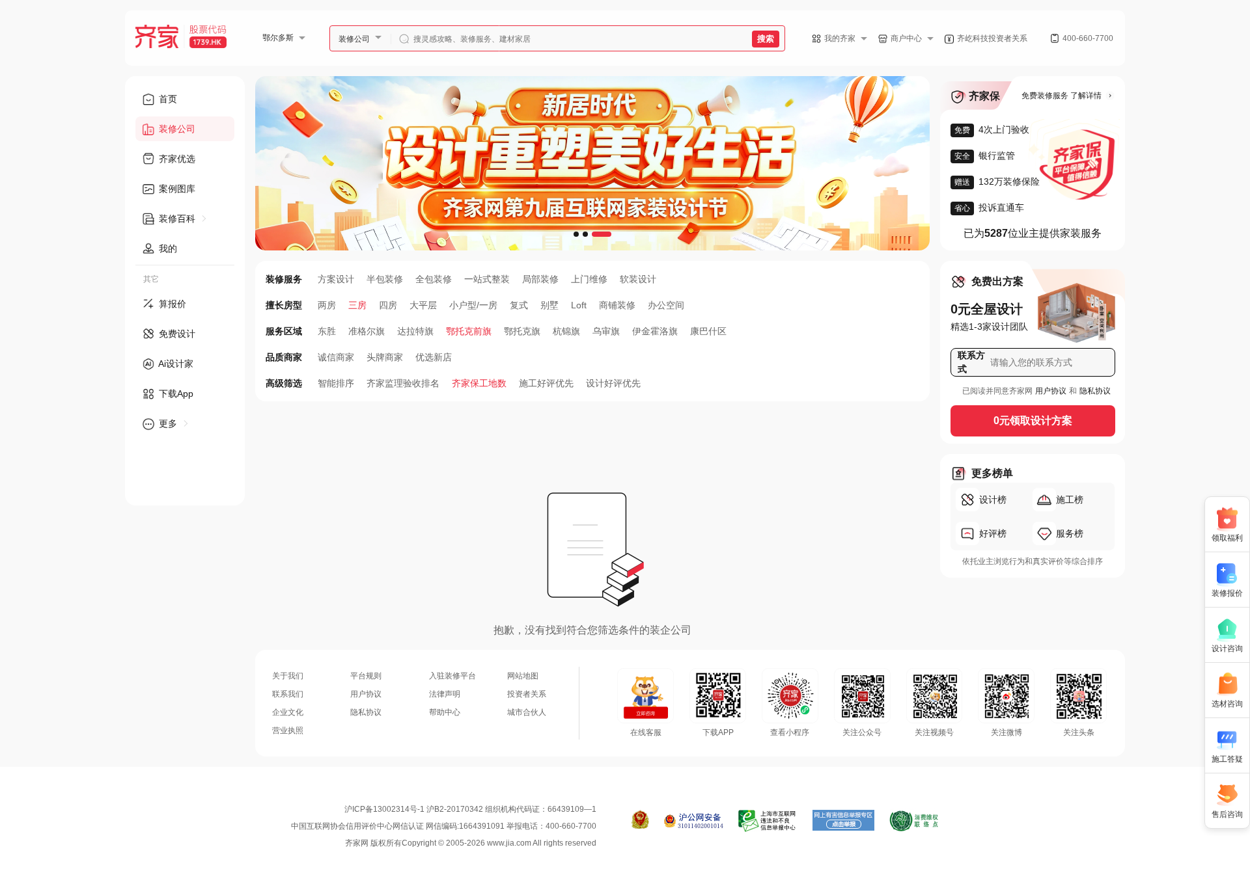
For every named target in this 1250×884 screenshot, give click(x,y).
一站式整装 (487, 279)
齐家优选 (175, 159)
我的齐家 (839, 38)
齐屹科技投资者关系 (992, 38)
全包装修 (433, 279)
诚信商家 (336, 357)
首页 (166, 99)
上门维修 (589, 279)
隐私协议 (1095, 390)
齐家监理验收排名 (403, 383)
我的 (166, 248)
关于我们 (287, 675)
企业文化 (287, 712)
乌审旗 (606, 331)
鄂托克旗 (522, 331)
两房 (327, 305)
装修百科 (177, 218)
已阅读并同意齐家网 (997, 390)
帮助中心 (444, 712)
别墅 (549, 305)
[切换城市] (307, 38)
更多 (168, 423)
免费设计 (175, 333)
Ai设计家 (174, 363)
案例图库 (175, 188)
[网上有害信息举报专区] (843, 821)
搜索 (765, 39)
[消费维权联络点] (914, 821)
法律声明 (444, 694)
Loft (579, 305)
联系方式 (971, 362)
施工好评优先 (546, 383)
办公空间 (666, 305)
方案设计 (336, 279)
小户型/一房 (473, 305)
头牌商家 (385, 357)
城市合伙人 (526, 712)
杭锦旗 (566, 331)
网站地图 (522, 675)
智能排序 (336, 383)
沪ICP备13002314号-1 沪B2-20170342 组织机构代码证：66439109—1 (470, 809)
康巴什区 (708, 331)
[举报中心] (768, 821)
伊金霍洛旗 (655, 331)
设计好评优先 (613, 383)
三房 (357, 305)
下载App (174, 393)
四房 (388, 305)
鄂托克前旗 (469, 331)
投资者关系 (526, 694)
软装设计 (638, 279)
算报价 (171, 304)
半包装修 (385, 279)
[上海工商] (640, 821)
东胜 (327, 331)
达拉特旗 (415, 331)
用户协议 (1050, 390)
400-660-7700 (1087, 38)
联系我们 (287, 694)
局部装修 (540, 279)
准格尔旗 (366, 331)
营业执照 (287, 730)
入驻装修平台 (452, 675)
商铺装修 (617, 305)
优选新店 (433, 357)
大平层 (423, 305)
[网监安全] (694, 821)
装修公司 (354, 39)
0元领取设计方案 (1032, 420)
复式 (519, 305)
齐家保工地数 (479, 383)
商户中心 (906, 38)
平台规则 (366, 675)
